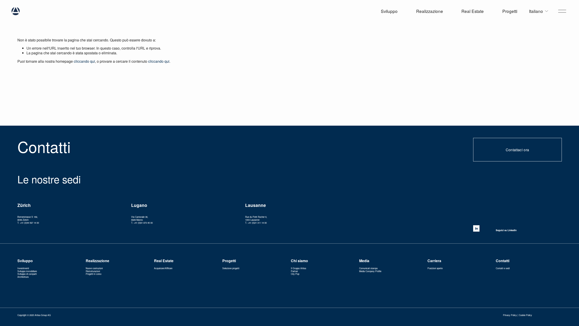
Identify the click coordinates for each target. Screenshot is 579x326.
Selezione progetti (230, 268)
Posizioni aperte (435, 268)
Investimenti (23, 268)
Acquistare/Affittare (163, 268)
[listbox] (539, 11)
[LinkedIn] (476, 228)
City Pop (295, 274)
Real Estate (472, 11)
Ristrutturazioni (93, 271)
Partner (294, 271)
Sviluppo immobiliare (27, 271)
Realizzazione (429, 11)
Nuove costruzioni (94, 268)
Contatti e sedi (503, 268)
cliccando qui (84, 61)
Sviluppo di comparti (27, 274)
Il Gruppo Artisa (298, 268)
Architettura (22, 277)
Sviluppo (389, 11)
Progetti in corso (93, 274)
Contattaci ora (517, 149)
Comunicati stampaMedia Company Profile (370, 270)
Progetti (509, 11)
